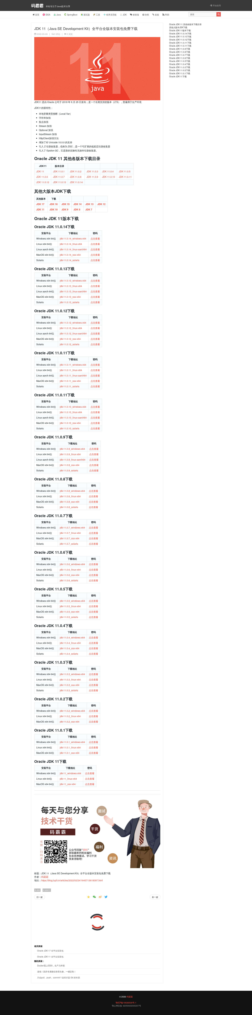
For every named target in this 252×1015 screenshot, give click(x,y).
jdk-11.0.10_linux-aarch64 (73, 417)
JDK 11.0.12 (42, 182)
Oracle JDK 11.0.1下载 (179, 73)
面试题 (87, 14)
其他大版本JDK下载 (178, 27)
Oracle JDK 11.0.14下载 (180, 33)
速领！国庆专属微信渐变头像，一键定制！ (56, 971)
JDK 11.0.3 (92, 171)
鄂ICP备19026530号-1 (126, 1002)
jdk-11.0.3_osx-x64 (69, 685)
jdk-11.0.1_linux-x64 (70, 747)
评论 (57, 34)
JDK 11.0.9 (92, 176)
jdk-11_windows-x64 (70, 773)
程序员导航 (111, 14)
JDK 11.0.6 (42, 176)
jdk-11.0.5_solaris (69, 617)
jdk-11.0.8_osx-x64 (69, 501)
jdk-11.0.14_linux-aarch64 (73, 249)
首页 (37, 14)
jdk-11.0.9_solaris (69, 470)
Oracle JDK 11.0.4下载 (179, 64)
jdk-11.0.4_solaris (69, 653)
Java (58, 14)
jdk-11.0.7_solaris (69, 543)
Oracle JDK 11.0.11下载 (180, 42)
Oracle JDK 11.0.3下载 (179, 67)
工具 (98, 14)
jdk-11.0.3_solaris (69, 690)
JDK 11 (40, 171)
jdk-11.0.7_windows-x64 (72, 527)
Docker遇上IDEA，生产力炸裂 (51, 965)
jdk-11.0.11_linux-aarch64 (73, 375)
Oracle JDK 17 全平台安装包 (50, 950)
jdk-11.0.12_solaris (69, 344)
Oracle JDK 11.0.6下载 (179, 58)
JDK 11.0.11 (125, 176)
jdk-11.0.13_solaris (69, 302)
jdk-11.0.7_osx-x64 (69, 538)
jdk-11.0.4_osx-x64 (69, 648)
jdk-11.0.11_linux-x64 (71, 370)
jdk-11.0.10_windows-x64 (73, 406)
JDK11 (47, 890)
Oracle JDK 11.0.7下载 (179, 54)
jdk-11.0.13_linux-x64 (71, 286)
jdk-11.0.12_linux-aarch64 (73, 333)
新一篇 (155, 897)
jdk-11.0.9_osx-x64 (69, 465)
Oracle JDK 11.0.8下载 (179, 51)
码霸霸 (38, 5)
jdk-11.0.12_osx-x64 (70, 339)
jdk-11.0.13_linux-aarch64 (73, 291)
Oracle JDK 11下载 (178, 76)
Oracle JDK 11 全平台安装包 (50, 956)
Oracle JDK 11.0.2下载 (179, 70)
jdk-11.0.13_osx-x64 (70, 296)
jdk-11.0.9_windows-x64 (72, 448)
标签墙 (135, 14)
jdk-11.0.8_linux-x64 (70, 496)
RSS (166, 14)
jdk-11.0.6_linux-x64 (70, 569)
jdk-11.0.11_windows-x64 (73, 364)
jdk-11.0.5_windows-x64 (72, 600)
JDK (125, 14)
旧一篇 (39, 897)
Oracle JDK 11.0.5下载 (179, 61)
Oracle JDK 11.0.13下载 (180, 36)
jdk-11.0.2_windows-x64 (72, 710)
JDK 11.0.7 (59, 176)
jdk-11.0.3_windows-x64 (72, 674)
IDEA (48, 14)
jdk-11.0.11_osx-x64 (70, 381)
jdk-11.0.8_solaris (69, 507)
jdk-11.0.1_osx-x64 (69, 752)
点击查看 (95, 238)
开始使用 (216, 5)
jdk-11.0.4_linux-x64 (70, 643)
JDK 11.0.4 (108, 171)
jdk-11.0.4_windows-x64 (72, 637)
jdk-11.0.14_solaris (69, 260)
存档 (146, 14)
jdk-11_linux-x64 (68, 778)
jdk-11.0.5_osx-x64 (69, 611)
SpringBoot (72, 14)
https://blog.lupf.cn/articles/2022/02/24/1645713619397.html (72, 880)
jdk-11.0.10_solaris (69, 428)
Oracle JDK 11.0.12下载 (180, 39)
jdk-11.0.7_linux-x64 (70, 533)
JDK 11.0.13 (59, 182)
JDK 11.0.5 (124, 171)
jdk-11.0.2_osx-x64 (69, 721)
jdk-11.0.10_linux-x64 (71, 412)
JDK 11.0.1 (59, 171)
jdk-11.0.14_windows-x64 (73, 238)
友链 (156, 14)
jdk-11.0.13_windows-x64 (73, 280)
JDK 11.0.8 (75, 176)
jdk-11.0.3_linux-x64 (70, 679)
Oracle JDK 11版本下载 (180, 30)
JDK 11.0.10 (108, 176)
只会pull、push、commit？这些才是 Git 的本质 (58, 977)
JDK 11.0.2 (75, 171)
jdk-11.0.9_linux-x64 (70, 454)
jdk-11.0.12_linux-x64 (71, 328)
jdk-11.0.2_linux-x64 (70, 716)
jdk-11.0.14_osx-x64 (70, 254)
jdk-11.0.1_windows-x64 (72, 742)
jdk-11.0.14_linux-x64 (71, 244)
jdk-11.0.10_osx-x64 (70, 423)
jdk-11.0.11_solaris (69, 386)
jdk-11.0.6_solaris (69, 580)
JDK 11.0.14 (76, 182)
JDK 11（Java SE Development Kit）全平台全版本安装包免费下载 (86, 28)
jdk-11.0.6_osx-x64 (69, 575)
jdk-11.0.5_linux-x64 (70, 606)
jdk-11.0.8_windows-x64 (72, 491)
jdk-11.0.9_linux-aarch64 (72, 459)
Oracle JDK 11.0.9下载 (179, 48)
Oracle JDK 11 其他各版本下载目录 (185, 24)
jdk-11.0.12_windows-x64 (73, 322)
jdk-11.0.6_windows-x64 (72, 564)
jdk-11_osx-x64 (68, 784)
